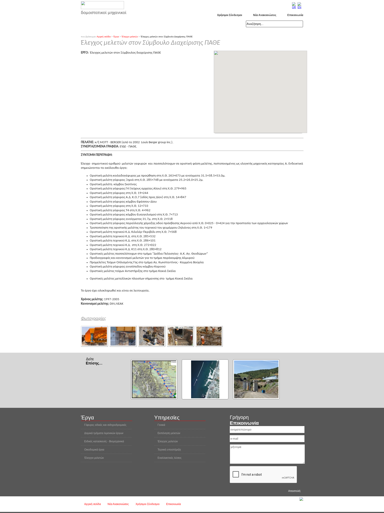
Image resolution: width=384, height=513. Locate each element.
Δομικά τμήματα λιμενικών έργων (103, 433)
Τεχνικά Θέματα (217, 24)
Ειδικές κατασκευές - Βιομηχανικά (104, 441)
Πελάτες (159, 24)
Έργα (143, 24)
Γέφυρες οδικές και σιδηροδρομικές (105, 424)
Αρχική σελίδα (92, 504)
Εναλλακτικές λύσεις (170, 457)
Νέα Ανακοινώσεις (264, 15)
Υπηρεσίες (124, 24)
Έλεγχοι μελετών (94, 457)
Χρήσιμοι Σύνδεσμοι (229, 15)
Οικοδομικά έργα (94, 449)
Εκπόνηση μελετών (169, 433)
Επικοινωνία (295, 15)
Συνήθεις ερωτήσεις (186, 24)
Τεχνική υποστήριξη (169, 449)
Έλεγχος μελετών (168, 441)
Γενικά (161, 424)
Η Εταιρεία (103, 24)
